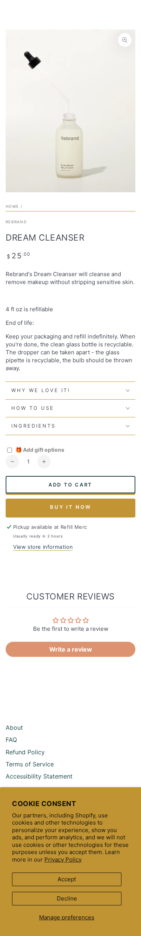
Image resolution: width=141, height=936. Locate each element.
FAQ (11, 739)
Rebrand (16, 221)
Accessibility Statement (39, 776)
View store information (43, 547)
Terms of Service (30, 764)
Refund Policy (25, 752)
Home (12, 206)
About (14, 727)
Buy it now (70, 507)
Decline (67, 898)
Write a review (70, 649)
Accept (67, 879)
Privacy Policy (63, 859)
